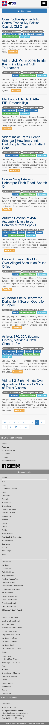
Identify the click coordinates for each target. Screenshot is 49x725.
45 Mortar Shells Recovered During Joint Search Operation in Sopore (23, 301)
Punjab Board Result (9, 631)
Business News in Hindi (11, 589)
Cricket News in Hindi (10, 596)
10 (42, 422)
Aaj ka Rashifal (7, 592)
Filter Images (25, 10)
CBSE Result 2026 (9, 606)
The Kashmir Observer (10, 37)
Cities (20, 34)
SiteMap (5, 457)
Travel (4, 554)
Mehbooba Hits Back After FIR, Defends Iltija (21, 101)
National (6, 34)
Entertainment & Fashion (11, 673)
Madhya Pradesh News (10, 579)
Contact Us (6, 703)
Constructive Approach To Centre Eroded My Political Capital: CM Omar (21, 23)
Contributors (6, 693)
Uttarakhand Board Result (11, 648)
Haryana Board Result (10, 617)
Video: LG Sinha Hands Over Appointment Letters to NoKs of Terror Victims (23, 384)
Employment (6, 502)
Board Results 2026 (9, 599)
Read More (13, 52)
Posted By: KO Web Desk (33, 31)
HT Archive (6, 454)
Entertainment (7, 506)
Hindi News (6, 561)
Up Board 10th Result (10, 638)
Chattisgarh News (8, 582)
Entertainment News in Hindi (12, 586)
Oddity (4, 523)
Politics (13, 34)
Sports (4, 547)
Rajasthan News (8, 575)
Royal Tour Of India (11, 659)
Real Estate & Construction (34, 34)
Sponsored (6, 544)
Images (4, 652)
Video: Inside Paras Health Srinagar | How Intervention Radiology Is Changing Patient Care (23, 142)
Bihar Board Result (9, 603)
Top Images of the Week (11, 662)
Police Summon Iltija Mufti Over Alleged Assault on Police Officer (24, 263)
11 (5, 427)
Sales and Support (9, 707)
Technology (30, 233)
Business (5, 669)
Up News (5, 565)
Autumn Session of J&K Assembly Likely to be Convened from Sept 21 (19, 221)
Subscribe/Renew (8, 450)
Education (28, 351)
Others (15, 75)
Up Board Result (8, 645)
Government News (9, 509)
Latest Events (7, 656)
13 (16, 427)
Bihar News (6, 568)
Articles (4, 477)
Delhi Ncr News (8, 572)
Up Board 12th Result (10, 641)
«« (5, 422)
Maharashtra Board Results (12, 627)
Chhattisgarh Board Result (12, 610)
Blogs (4, 485)
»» (26, 427)
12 (10, 427)
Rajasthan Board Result (11, 634)
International (6, 516)
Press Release (7, 533)
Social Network (7, 540)
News (4, 666)
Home (4, 443)
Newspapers (24, 37)
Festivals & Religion (9, 676)
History (4, 679)
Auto (3, 481)
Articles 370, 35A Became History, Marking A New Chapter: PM (20, 340)
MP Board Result (8, 624)
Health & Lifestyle (9, 110)
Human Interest (7, 683)
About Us (5, 447)
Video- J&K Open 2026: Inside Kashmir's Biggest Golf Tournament (24, 64)
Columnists (6, 495)
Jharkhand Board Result (11, 621)
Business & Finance (9, 233)
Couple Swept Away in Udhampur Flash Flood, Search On (24, 183)
